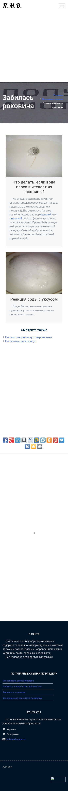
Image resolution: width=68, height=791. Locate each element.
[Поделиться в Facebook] (5, 440)
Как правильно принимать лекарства (22, 697)
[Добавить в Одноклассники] (49, 440)
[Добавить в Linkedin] (17, 440)
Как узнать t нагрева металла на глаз (22, 686)
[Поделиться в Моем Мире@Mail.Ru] (36, 440)
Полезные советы (52, 99)
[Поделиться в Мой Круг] (43, 440)
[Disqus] (34, 579)
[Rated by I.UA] (58, 779)
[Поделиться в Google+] (11, 440)
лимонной (16, 218)
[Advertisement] (34, 46)
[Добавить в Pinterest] (55, 440)
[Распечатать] (39, 446)
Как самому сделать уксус (20, 341)
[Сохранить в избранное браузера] (33, 446)
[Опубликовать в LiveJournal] (30, 440)
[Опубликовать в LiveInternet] (24, 440)
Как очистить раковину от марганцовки (28, 337)
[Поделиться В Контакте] (27, 446)
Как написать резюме (13, 692)
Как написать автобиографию (18, 680)
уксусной (45, 214)
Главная (58, 95)
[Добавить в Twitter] (61, 440)
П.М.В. (12, 5)
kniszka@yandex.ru (16, 739)
